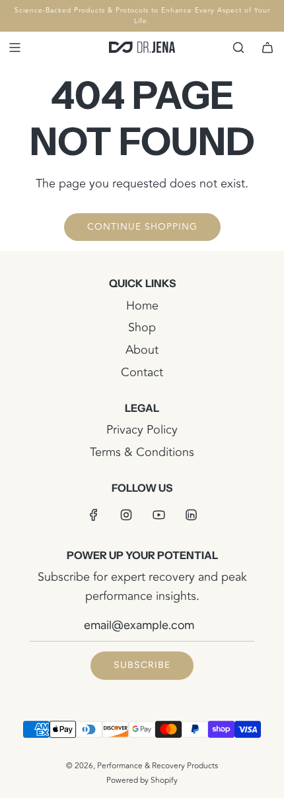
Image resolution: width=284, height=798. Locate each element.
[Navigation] (14, 47)
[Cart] (267, 47)
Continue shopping (142, 227)
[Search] (238, 47)
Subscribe (142, 665)
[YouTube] (158, 514)
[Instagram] (126, 514)
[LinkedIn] (190, 514)
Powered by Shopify (142, 780)
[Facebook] (93, 514)
